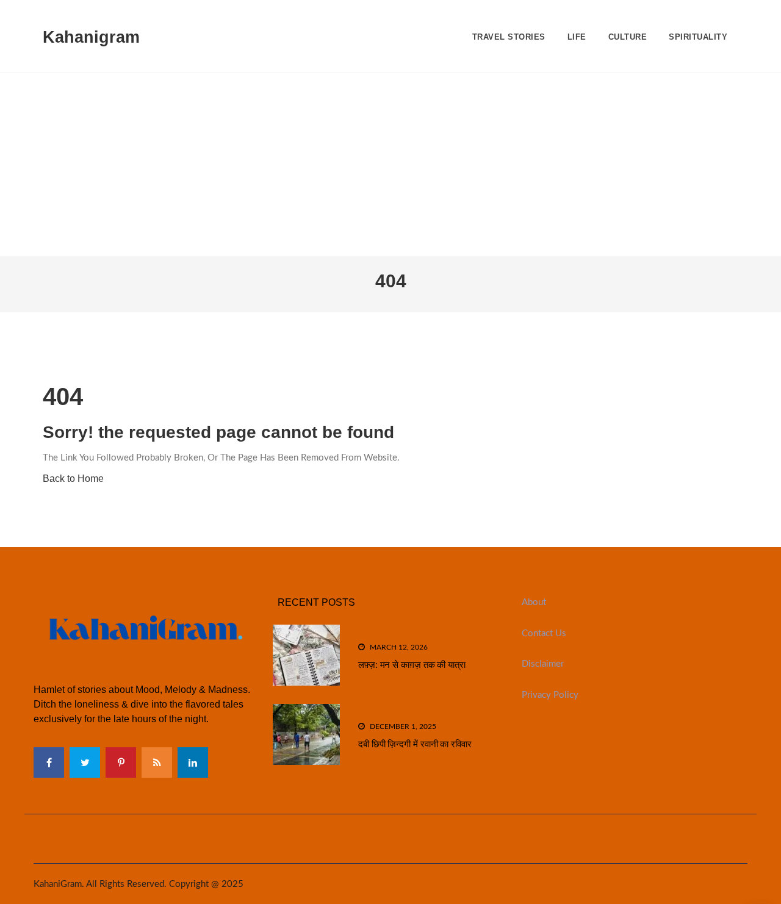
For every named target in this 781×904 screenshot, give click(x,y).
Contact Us (544, 633)
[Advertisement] (390, 164)
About (534, 602)
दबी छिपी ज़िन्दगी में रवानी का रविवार (415, 744)
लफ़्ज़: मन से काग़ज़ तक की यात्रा (412, 664)
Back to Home (73, 478)
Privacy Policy (550, 695)
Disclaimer (543, 664)
